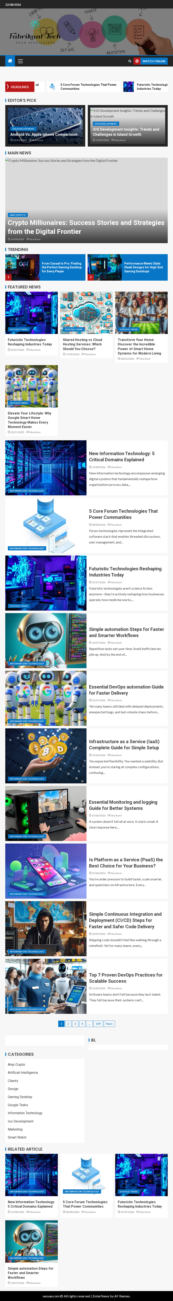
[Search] (129, 61)
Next (109, 1023)
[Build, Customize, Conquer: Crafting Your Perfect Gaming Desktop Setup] (105, 267)
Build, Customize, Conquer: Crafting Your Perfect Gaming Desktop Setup (143, 267)
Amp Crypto (18, 215)
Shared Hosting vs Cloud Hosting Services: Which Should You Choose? (82, 344)
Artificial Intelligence (23, 1073)
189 (98, 1023)
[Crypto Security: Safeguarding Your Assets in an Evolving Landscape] (86, 200)
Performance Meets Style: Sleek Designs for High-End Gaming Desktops (61, 267)
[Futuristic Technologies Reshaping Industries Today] (31, 313)
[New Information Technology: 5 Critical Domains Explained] (45, 467)
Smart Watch (17, 1137)
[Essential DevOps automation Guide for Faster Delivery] (45, 698)
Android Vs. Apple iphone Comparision (43, 134)
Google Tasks (19, 329)
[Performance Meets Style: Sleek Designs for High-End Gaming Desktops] (22, 267)
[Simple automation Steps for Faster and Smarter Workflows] (45, 640)
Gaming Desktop (20, 1097)
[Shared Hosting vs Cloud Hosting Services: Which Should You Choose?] (86, 313)
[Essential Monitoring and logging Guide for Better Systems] (45, 813)
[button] (20, 61)
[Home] (10, 61)
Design (13, 1089)
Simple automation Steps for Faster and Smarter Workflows (31, 1273)
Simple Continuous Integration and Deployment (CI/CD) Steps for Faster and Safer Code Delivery (125, 920)
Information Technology (27, 490)
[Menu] (20, 61)
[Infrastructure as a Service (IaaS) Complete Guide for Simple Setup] (45, 755)
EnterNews (101, 1296)
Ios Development (23, 128)
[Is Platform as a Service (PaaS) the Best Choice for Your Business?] (45, 871)
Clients (13, 1081)
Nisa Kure (37, 140)
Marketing (15, 1129)
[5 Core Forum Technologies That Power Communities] (45, 525)
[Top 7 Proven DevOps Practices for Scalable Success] (45, 986)
